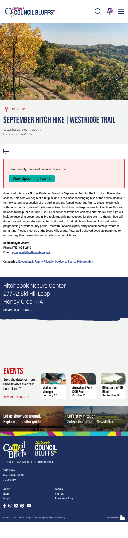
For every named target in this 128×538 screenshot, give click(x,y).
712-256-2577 (9, 479)
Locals (59, 489)
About (6, 489)
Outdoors (60, 261)
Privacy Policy (58, 518)
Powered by (113, 518)
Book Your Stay (64, 498)
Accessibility (36, 518)
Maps (6, 498)
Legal (47, 518)
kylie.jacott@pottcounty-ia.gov (31, 252)
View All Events (14, 397)
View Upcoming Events (32, 179)
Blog (6, 494)
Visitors (59, 494)
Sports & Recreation (80, 261)
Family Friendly (44, 261)
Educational (25, 261)
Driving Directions (16, 310)
